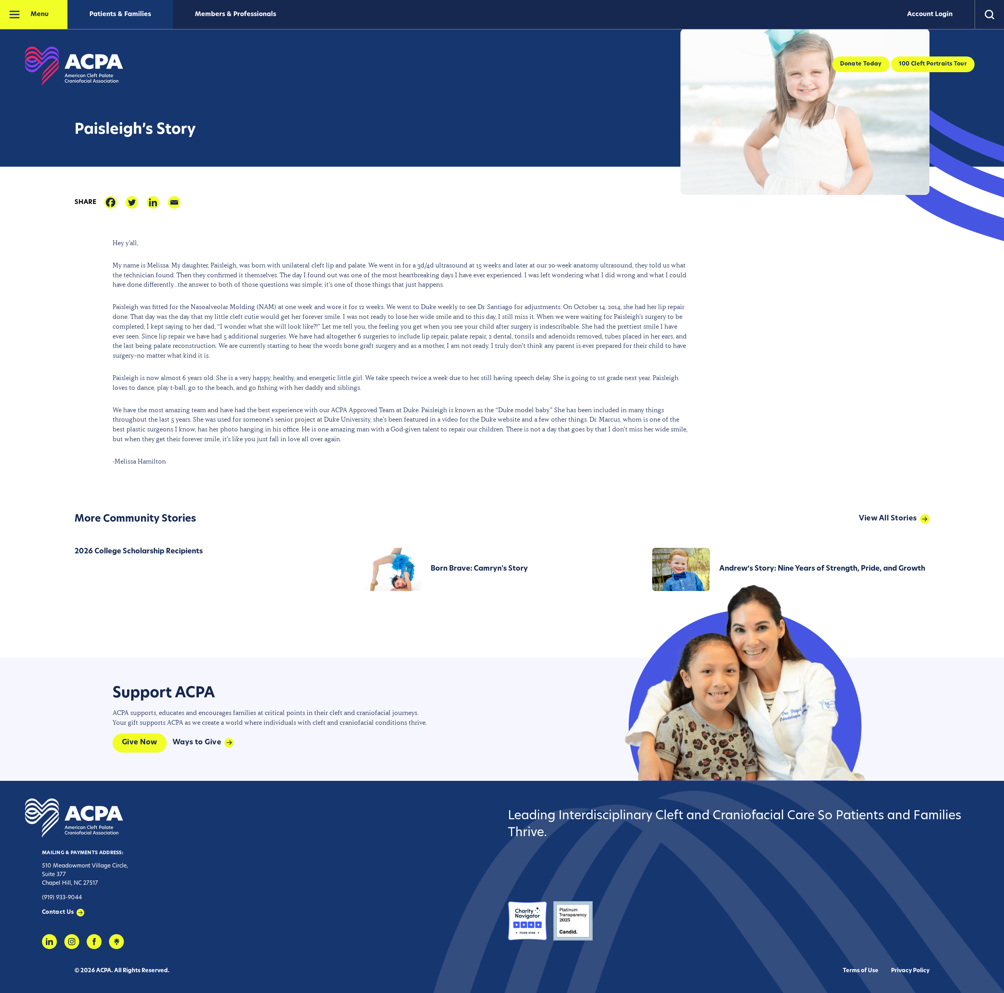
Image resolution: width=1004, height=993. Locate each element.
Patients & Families (120, 14)
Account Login (930, 14)
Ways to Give (197, 742)
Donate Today (860, 64)
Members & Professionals (235, 14)
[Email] (174, 202)
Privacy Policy (910, 971)
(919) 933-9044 (62, 898)
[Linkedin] (153, 202)
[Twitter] (132, 202)
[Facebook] (110, 202)
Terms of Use (860, 971)
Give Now (139, 742)
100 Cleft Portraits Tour (933, 64)
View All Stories (888, 518)
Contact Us (58, 912)
